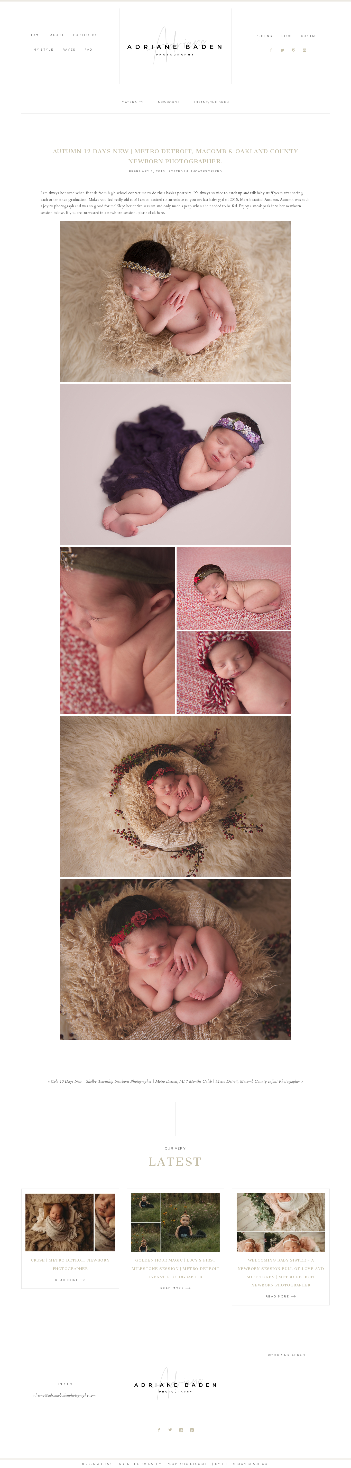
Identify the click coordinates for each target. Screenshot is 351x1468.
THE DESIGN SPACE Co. (245, 1464)
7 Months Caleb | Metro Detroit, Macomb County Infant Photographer (243, 1081)
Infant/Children (211, 102)
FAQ (89, 49)
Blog (286, 36)
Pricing (264, 36)
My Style (43, 49)
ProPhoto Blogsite (188, 1464)
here (160, 212)
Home (35, 35)
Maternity (132, 102)
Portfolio (85, 35)
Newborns (169, 102)
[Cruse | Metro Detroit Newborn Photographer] (70, 1222)
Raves (69, 49)
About (57, 35)
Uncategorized (206, 171)
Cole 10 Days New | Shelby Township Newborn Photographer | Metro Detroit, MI (117, 1081)
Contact (310, 36)
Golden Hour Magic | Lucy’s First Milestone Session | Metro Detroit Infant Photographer (175, 1268)
